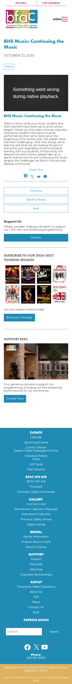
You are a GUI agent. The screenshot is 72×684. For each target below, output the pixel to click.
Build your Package (19, 317)
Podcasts (36, 486)
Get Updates (51, 3)
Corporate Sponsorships (36, 574)
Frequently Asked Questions (36, 586)
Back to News (36, 199)
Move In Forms (36, 547)
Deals (36, 459)
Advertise (36, 569)
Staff (36, 612)
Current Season (36, 447)
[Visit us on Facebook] (27, 647)
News (9, 66)
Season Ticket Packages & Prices (36, 450)
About (36, 582)
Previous (36, 191)
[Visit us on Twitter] (36, 647)
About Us (36, 592)
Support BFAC (16, 339)
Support (36, 554)
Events (36, 433)
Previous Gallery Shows (36, 519)
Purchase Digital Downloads (36, 492)
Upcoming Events (36, 442)
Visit (36, 597)
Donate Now (15, 398)
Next (36, 208)
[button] (25, 175)
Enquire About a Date (36, 542)
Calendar (36, 437)
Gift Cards (36, 464)
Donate (21, 3)
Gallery (36, 499)
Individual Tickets (36, 456)
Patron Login (36, 620)
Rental (36, 532)
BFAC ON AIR (36, 477)
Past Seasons (36, 469)
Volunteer (36, 564)
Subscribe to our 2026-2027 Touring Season (29, 257)
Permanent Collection (36, 514)
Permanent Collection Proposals (36, 509)
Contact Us (36, 607)
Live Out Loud (36, 504)
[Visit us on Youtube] (44, 647)
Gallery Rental (36, 524)
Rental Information (36, 536)
